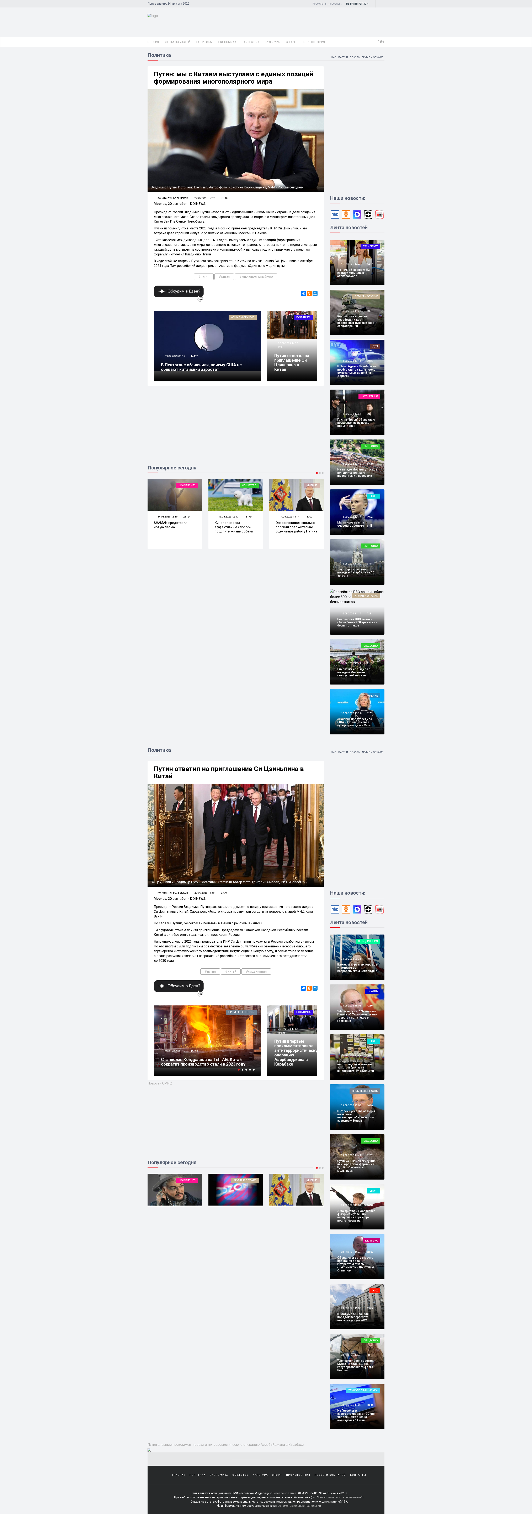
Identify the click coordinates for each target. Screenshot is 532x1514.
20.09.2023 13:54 (287, 1028)
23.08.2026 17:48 (350, 1055)
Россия (153, 42)
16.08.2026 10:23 (350, 713)
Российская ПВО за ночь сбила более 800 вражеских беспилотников (357, 622)
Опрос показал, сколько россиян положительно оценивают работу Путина (235, 527)
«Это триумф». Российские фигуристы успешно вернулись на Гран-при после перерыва (356, 1215)
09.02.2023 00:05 (174, 356)
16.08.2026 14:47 (350, 264)
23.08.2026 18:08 (350, 1005)
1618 (370, 1205)
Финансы (310, 1180)
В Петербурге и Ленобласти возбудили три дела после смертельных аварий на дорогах (356, 371)
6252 (370, 713)
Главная (178, 1475)
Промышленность (365, 1090)
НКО (333, 57)
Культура (272, 42)
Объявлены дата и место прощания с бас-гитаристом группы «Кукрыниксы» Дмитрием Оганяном (355, 1264)
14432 (194, 356)
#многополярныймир (256, 277)
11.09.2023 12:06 (174, 1051)
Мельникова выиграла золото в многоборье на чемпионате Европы (295, 527)
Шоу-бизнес (369, 396)
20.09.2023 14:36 (287, 343)
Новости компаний (330, 1475)
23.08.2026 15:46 (350, 1252)
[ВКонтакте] (303, 293)
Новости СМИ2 (160, 1083)
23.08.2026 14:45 (350, 1355)
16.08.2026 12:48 (350, 463)
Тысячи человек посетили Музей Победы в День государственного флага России (355, 1365)
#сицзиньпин (256, 971)
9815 (370, 360)
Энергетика (246, 1012)
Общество (251, 42)
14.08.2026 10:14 (289, 516)
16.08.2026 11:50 (350, 563)
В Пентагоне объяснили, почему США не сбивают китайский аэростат (201, 367)
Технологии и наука (363, 1390)
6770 (370, 463)
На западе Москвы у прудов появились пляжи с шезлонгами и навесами (357, 473)
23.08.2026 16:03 (350, 1205)
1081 (370, 310)
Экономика (227, 42)
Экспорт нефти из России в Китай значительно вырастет (194, 1062)
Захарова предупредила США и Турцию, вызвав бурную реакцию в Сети (354, 722)
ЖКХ (375, 1290)
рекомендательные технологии (299, 1505)
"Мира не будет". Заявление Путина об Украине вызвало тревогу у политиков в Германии (357, 1016)
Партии (343, 57)
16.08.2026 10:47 (350, 663)
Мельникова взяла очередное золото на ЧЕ (354, 524)
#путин (203, 277)
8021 (370, 413)
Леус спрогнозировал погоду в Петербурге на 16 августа (355, 572)
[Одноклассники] (309, 293)
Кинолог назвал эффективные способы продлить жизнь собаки (173, 527)
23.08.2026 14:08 (350, 1404)
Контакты (358, 1475)
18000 (247, 516)
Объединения (368, 941)
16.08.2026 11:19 (350, 613)
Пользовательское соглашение (339, 1497)
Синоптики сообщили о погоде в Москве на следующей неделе (354, 672)
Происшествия (313, 42)
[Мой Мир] (315, 293)
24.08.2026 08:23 (350, 958)
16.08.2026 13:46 (350, 360)
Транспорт (370, 246)
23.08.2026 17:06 (350, 1105)
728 (369, 613)
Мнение (251, 485)
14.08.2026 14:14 (228, 516)
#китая (224, 277)
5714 (370, 563)
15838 (281, 1032)
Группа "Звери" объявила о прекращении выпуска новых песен (356, 423)
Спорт (291, 42)
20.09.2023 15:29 (204, 197)
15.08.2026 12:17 (167, 516)
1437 (370, 264)
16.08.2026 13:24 (350, 413)
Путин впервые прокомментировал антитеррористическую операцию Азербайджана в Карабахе (297, 1053)
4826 (370, 1252)
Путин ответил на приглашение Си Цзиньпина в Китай (291, 362)
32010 (194, 1051)
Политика (204, 42)
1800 (370, 1404)
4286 (370, 1005)
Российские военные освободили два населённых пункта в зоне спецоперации (355, 321)
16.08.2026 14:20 (350, 310)
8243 (370, 663)
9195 (280, 347)
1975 (370, 1308)
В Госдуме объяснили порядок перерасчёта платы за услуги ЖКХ (353, 1317)
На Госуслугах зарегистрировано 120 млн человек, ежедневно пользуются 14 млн (356, 1415)
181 (369, 958)
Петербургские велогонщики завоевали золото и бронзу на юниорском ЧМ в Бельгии (355, 1066)
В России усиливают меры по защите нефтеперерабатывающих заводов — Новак (356, 1115)
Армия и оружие (372, 57)
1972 (370, 516)
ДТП (375, 346)
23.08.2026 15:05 (350, 1308)
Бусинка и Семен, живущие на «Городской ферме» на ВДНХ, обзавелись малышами (356, 1165)
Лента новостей (177, 42)
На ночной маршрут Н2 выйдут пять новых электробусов (353, 273)
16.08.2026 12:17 (350, 516)
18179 (187, 516)
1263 (370, 1155)
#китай (230, 971)
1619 (370, 1105)
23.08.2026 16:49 (350, 1155)
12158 (308, 516)
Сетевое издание (284, 1493)
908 (369, 1055)
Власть (355, 57)
